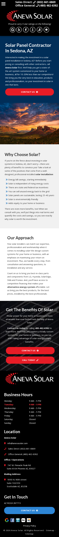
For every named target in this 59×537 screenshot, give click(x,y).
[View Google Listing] (12, 29)
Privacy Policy (29, 525)
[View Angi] (39, 29)
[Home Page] (29, 16)
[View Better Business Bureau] (33, 29)
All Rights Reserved (34, 530)
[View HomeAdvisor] (46, 29)
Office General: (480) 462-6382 (23, 454)
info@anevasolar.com (18, 443)
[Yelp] (19, 29)
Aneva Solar (11, 67)
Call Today (28, 360)
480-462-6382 (42, 328)
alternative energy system (21, 287)
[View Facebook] (26, 29)
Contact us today (16, 328)
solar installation (44, 174)
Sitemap (50, 530)
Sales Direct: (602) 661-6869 (21, 448)
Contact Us (28, 91)
